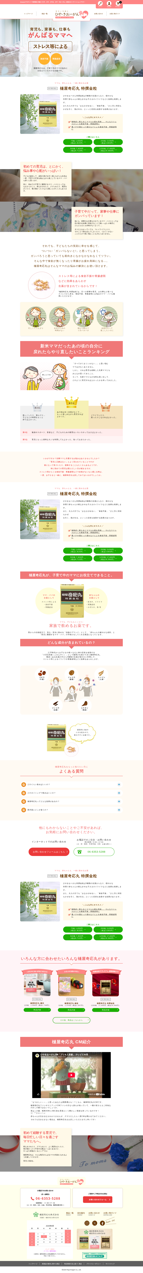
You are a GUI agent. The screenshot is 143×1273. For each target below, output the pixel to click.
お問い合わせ (98, 14)
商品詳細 (37, 1010)
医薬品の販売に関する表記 (51, 1264)
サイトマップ (110, 1264)
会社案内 (81, 1214)
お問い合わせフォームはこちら (49, 852)
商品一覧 (45, 14)
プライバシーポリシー (93, 1264)
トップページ (28, 14)
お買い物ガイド (115, 14)
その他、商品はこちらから (71, 1020)
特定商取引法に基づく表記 (73, 1264)
